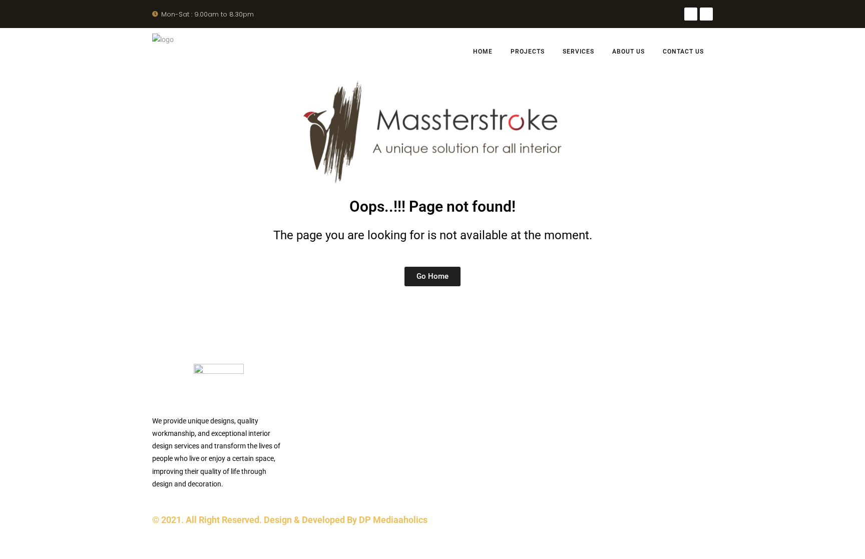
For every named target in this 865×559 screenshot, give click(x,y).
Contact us (683, 51)
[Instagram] (706, 14)
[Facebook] (690, 14)
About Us (628, 51)
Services (578, 51)
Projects (528, 51)
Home (483, 51)
